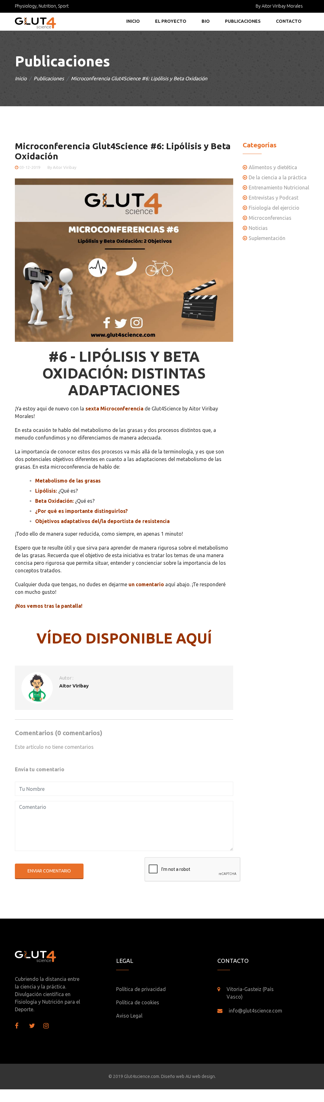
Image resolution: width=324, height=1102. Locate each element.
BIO (206, 21)
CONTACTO (289, 21)
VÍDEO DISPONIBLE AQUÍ (124, 638)
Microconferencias (270, 218)
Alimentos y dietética (273, 167)
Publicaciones (49, 78)
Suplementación (267, 238)
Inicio (21, 78)
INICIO (133, 21)
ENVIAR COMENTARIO (49, 870)
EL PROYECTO (170, 21)
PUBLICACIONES (243, 21)
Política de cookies (137, 1002)
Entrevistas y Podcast (273, 197)
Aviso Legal (129, 1016)
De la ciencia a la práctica (278, 177)
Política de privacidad (141, 989)
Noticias (258, 228)
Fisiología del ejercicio (274, 208)
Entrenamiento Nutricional (279, 187)
